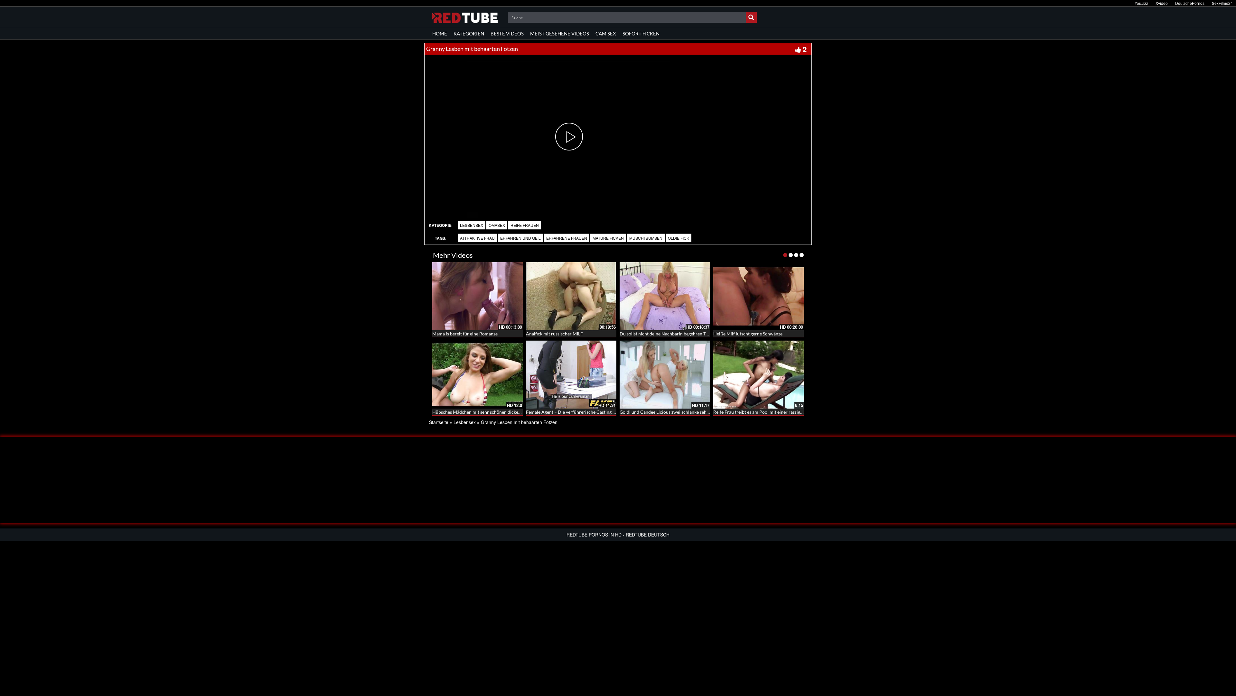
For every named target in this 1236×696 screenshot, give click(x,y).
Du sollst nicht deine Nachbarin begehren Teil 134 (669, 333)
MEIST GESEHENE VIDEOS (559, 33)
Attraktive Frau (477, 238)
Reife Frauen (524, 225)
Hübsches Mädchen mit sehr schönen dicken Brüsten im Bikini (494, 412)
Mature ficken (608, 238)
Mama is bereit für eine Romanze (465, 333)
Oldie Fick (678, 238)
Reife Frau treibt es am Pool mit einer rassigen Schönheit (769, 412)
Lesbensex (471, 225)
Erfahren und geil (520, 238)
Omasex (497, 225)
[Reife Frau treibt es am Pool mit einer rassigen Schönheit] (758, 375)
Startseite (438, 422)
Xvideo (1162, 3)
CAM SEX (605, 33)
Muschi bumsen (645, 238)
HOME (439, 33)
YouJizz (1141, 3)
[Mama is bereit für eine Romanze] (477, 296)
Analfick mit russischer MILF (554, 333)
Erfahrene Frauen (566, 238)
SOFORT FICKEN (641, 33)
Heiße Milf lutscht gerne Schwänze (747, 333)
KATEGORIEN (469, 33)
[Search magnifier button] (751, 17)
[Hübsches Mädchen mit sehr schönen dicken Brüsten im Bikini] (477, 375)
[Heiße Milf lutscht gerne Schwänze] (758, 296)
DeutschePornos (1189, 3)
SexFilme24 (1222, 3)
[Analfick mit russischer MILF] (571, 296)
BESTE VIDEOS (507, 33)
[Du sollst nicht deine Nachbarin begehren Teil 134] (665, 296)
